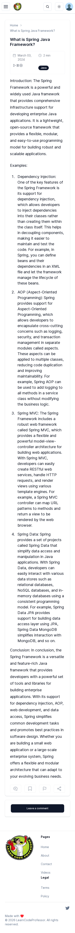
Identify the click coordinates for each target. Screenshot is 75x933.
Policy (45, 896)
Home (14, 25)
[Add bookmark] (44, 789)
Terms (45, 887)
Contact (46, 864)
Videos (45, 872)
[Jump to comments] (15, 789)
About (45, 855)
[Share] (59, 789)
